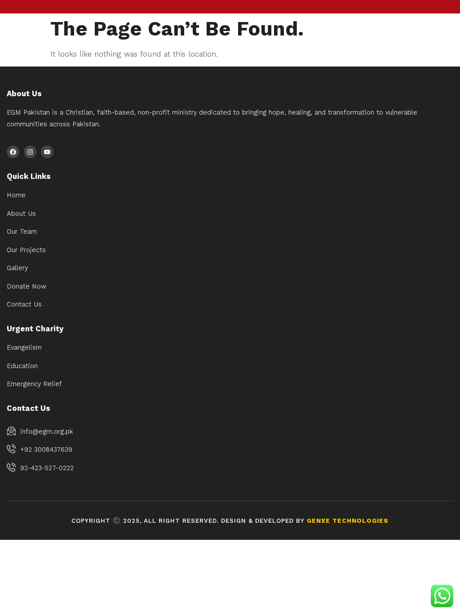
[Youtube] (47, 152)
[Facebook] (13, 152)
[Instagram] (30, 152)
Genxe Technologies (348, 521)
